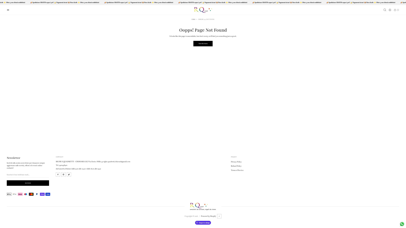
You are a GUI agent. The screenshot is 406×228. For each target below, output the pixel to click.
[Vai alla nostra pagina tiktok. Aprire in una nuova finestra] (69, 174)
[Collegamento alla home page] (203, 207)
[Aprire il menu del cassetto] (8, 10)
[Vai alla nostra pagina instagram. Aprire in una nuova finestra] (63, 174)
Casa (193, 19)
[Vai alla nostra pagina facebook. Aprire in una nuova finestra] (58, 174)
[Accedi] (390, 10)
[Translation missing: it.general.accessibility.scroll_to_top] (219, 216)
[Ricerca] (385, 10)
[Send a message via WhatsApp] (402, 224)
